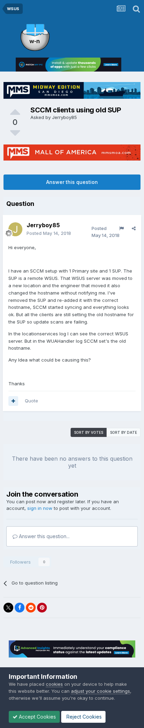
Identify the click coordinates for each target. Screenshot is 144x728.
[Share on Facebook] (19, 607)
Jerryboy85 (64, 117)
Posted (49, 233)
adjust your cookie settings (100, 691)
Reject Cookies (83, 717)
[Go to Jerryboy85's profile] (15, 229)
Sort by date (123, 432)
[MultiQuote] (13, 401)
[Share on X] (8, 607)
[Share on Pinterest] (42, 607)
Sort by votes (88, 432)
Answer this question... (43, 536)
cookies (54, 684)
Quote (31, 400)
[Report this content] (121, 228)
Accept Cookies (36, 717)
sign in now (39, 508)
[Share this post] (134, 228)
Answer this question (72, 182)
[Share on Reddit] (31, 607)
